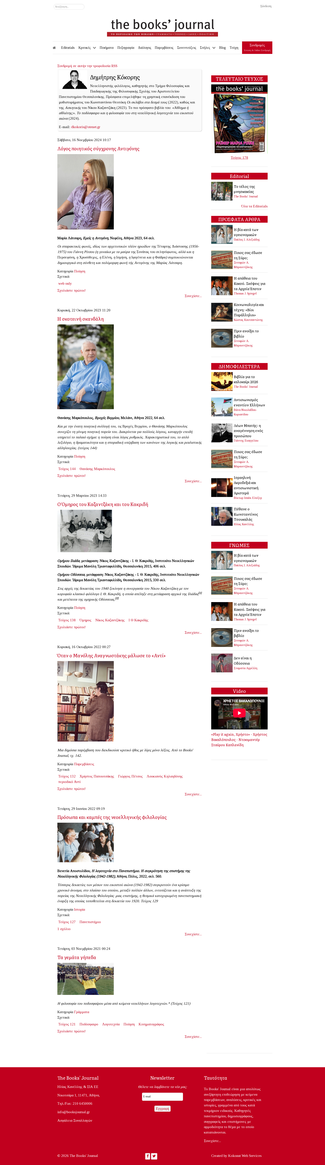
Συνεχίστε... (193, 296)
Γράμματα (81, 1012)
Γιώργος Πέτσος (130, 776)
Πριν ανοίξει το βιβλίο (246, 333)
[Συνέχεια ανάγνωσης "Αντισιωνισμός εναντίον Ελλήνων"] (222, 406)
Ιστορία (79, 909)
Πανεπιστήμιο (90, 922)
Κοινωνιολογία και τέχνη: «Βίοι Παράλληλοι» (249, 309)
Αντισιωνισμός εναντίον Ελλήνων (249, 402)
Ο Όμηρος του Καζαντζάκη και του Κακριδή (102, 504)
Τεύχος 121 (67, 1024)
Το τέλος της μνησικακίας (244, 189)
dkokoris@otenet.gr (85, 127)
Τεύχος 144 (67, 469)
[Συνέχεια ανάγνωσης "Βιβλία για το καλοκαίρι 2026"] (222, 381)
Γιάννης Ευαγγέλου (246, 440)
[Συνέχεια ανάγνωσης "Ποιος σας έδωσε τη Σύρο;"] (222, 259)
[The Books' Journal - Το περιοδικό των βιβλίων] (162, 26)
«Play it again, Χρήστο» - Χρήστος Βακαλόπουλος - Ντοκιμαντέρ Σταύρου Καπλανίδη (239, 739)
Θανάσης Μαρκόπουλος (97, 469)
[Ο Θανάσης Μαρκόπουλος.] (87, 368)
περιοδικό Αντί (69, 782)
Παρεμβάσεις (84, 764)
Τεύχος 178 (239, 158)
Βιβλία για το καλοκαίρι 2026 (246, 379)
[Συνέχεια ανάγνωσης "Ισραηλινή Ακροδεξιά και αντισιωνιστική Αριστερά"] (222, 487)
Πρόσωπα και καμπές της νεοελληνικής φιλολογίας (112, 817)
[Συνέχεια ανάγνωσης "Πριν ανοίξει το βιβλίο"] (222, 338)
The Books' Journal (246, 196)
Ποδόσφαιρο (89, 1024)
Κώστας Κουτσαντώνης (248, 319)
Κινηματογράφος (151, 1024)
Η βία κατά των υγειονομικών (246, 232)
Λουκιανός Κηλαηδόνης (165, 776)
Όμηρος (85, 620)
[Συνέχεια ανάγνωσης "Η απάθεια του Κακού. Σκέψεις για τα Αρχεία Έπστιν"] (222, 285)
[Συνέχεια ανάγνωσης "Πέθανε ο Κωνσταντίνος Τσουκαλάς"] (222, 516)
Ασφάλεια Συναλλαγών (74, 1120)
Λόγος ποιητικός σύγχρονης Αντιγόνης (98, 148)
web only (65, 283)
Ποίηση (79, 271)
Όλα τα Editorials (254, 206)
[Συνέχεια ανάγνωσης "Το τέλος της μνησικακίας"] (222, 191)
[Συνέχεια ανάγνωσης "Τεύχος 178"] (239, 119)
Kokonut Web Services (245, 1156)
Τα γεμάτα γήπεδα (76, 957)
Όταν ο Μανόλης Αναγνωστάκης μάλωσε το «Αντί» (111, 655)
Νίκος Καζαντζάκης (110, 620)
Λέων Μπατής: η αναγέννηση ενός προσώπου (248, 430)
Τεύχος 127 (67, 922)
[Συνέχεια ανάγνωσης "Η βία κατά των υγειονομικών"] (222, 234)
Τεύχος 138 (67, 620)
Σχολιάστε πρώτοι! (71, 290)
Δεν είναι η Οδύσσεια (243, 660)
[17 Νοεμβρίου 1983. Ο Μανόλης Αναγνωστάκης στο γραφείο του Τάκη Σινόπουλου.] (87, 702)
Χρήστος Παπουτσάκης (97, 776)
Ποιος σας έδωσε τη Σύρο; (248, 255)
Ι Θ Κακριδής (138, 620)
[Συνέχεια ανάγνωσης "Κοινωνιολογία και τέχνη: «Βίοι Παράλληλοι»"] (222, 312)
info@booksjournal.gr (73, 1112)
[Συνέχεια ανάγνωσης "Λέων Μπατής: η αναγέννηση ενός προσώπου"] (222, 432)
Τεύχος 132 (67, 776)
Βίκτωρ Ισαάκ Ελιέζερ (248, 497)
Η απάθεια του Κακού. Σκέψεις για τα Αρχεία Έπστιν (249, 283)
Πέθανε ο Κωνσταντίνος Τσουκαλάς (246, 514)
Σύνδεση (265, 6)
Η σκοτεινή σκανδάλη (80, 318)
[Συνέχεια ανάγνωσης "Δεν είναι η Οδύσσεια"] (222, 663)
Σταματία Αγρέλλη (245, 668)
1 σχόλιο (64, 929)
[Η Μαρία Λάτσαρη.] (87, 193)
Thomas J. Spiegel (245, 293)
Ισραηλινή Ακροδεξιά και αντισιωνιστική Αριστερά (246, 485)
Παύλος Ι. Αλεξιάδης (247, 239)
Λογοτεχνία (111, 1024)
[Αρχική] (57, 47)
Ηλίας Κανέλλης (244, 524)
